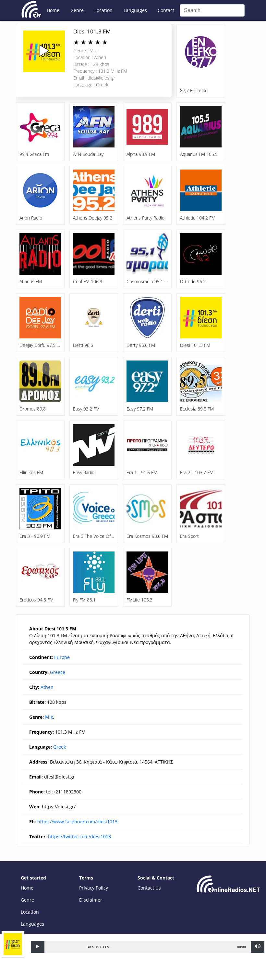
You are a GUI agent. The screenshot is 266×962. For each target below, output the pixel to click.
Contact (166, 10)
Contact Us (149, 888)
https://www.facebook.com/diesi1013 (77, 821)
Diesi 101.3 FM (92, 31)
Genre (77, 10)
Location (103, 10)
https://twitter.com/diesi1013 (79, 836)
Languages (135, 10)
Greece (57, 672)
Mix (49, 717)
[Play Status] (37, 947)
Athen (47, 687)
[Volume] (257, 947)
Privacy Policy (93, 888)
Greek (59, 747)
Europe (62, 657)
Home (53, 10)
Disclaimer (90, 900)
